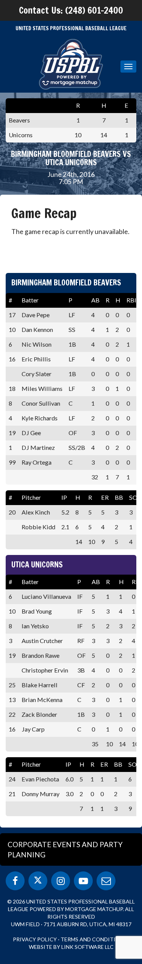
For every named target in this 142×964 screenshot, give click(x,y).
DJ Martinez (38, 447)
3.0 (69, 793)
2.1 (65, 526)
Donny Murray (40, 793)
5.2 (65, 512)
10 (12, 329)
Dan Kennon (37, 329)
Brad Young (37, 611)
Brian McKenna (42, 699)
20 (12, 512)
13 (12, 699)
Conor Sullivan (41, 403)
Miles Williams (42, 388)
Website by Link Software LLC (71, 947)
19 (12, 432)
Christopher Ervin (45, 670)
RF (80, 640)
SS (72, 329)
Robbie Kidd (38, 526)
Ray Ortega (36, 462)
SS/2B (77, 447)
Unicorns (21, 134)
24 (12, 779)
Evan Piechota (40, 779)
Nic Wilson (36, 344)
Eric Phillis (36, 359)
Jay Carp (33, 729)
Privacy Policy (35, 939)
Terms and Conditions (94, 939)
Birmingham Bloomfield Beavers (66, 282)
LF (72, 314)
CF (81, 684)
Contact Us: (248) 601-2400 (71, 10)
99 (12, 462)
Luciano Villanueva (46, 596)
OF (73, 432)
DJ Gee (31, 432)
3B (81, 670)
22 (12, 714)
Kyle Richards (40, 418)
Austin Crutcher (42, 640)
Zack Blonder (39, 714)
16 (12, 359)
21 (12, 793)
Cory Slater (36, 373)
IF (80, 596)
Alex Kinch (36, 512)
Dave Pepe (36, 314)
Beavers (19, 120)
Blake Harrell (40, 684)
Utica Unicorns (37, 564)
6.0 (69, 779)
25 (12, 684)
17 (12, 314)
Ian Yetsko (35, 625)
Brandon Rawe (40, 655)
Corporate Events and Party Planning (65, 849)
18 (12, 388)
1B (72, 344)
